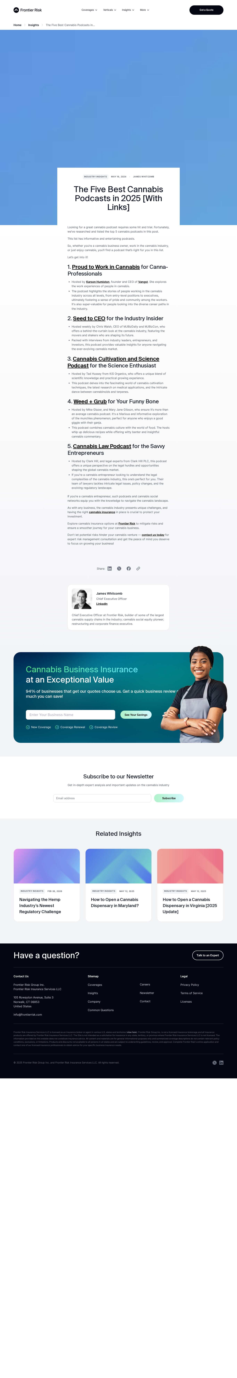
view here (132, 1032)
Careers (145, 984)
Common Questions (101, 1010)
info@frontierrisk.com (28, 1014)
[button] (89, 10)
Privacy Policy (189, 984)
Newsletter (147, 993)
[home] (28, 10)
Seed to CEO (89, 318)
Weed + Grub (90, 401)
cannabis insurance (102, 512)
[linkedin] (221, 1063)
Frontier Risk (126, 523)
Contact (145, 1001)
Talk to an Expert (208, 955)
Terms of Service (191, 993)
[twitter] (215, 1063)
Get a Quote (206, 9)
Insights (33, 25)
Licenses (186, 1001)
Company (94, 1001)
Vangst (143, 282)
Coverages (95, 984)
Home (17, 25)
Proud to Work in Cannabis (106, 267)
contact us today (153, 534)
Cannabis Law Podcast (102, 446)
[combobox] (70, 715)
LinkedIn (102, 604)
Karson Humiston (97, 282)
